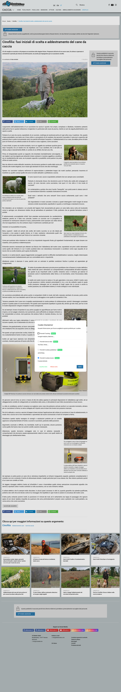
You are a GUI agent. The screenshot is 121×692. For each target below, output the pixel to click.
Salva (80, 367)
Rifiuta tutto (54, 367)
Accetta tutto (43, 367)
